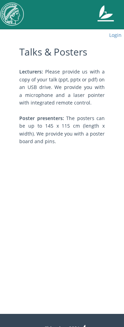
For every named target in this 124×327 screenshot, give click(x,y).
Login (115, 35)
